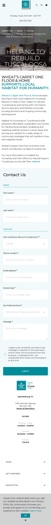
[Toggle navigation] (3, 5)
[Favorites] (41, 5)
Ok (25, 515)
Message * (8, 322)
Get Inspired (13, 473)
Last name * (8, 210)
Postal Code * (9, 288)
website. (36, 161)
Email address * (10, 271)
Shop (9, 462)
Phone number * (10, 253)
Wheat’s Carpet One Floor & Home (20, 95)
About (19, 31)
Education (12, 485)
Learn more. (35, 511)
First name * (8, 193)
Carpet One (7, 31)
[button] (36, 5)
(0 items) (46, 5)
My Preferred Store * (12, 305)
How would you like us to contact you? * (21, 237)
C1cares (30, 31)
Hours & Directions (25, 408)
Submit (25, 371)
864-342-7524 (25, 21)
